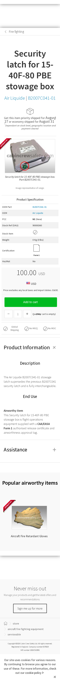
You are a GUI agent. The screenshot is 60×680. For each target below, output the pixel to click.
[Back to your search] (6, 32)
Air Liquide (37, 212)
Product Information (30, 347)
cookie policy (33, 673)
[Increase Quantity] (27, 314)
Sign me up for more (30, 608)
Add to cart (30, 302)
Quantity (36, 313)
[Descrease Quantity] (8, 314)
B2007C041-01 (39, 206)
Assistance (30, 449)
